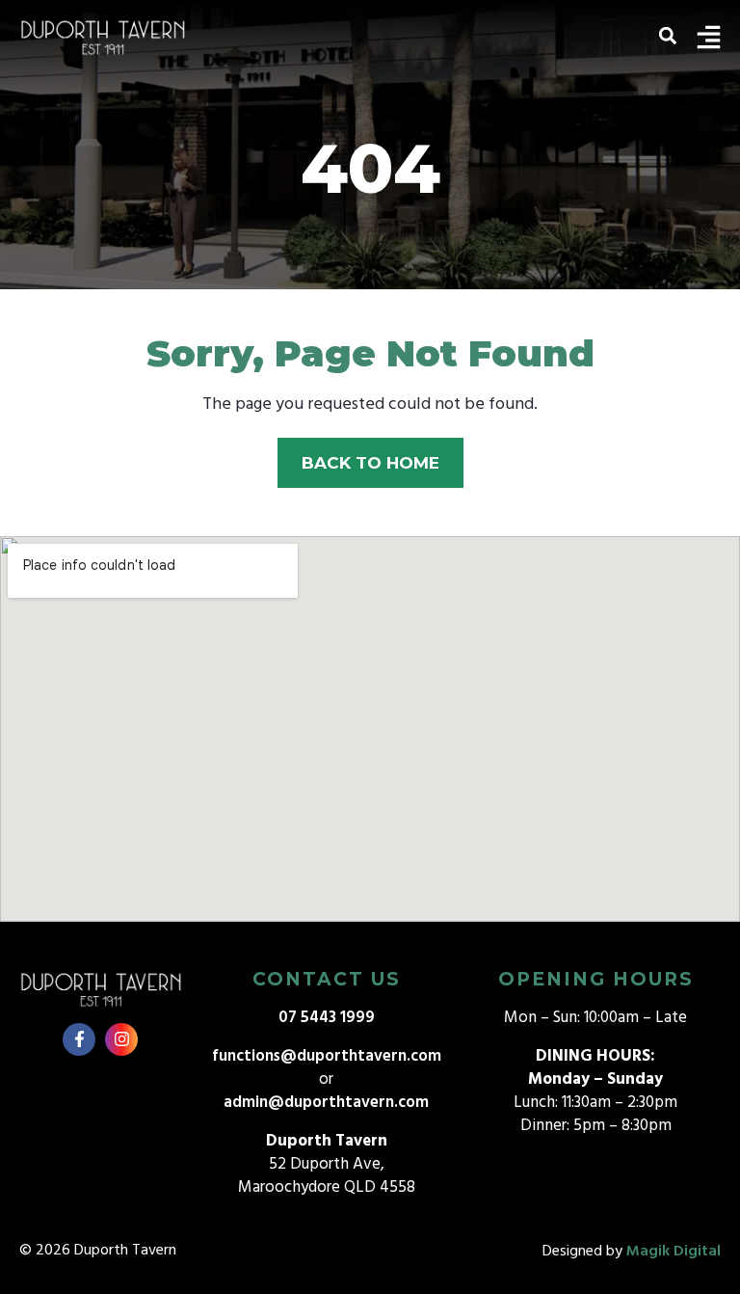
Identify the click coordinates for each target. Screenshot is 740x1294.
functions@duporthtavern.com (326, 1056)
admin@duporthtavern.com (326, 1103)
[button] (667, 35)
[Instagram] (121, 1039)
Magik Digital (673, 1251)
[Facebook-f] (79, 1039)
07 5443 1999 (326, 1018)
